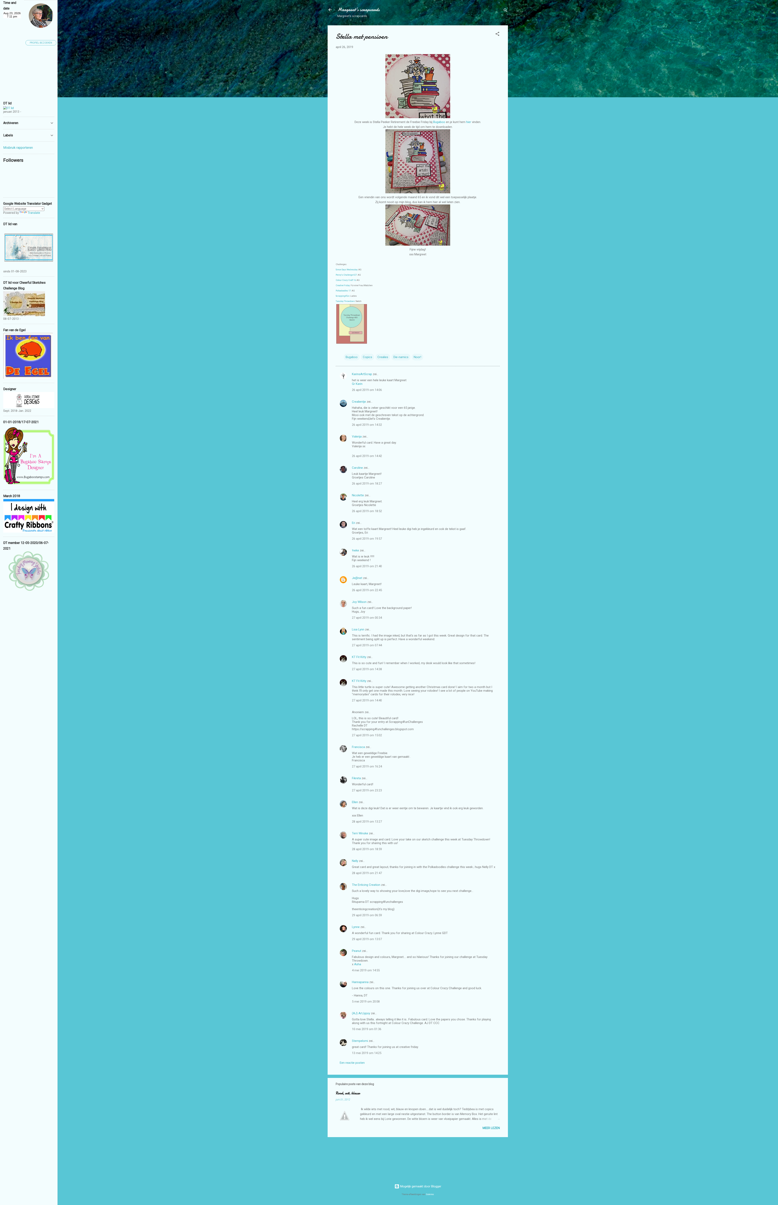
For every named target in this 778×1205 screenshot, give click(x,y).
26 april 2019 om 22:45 (367, 590)
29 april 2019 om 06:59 (367, 915)
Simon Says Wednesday (347, 270)
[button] (497, 34)
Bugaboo (439, 122)
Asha (357, 964)
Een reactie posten (352, 1063)
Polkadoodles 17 (343, 291)
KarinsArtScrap (362, 374)
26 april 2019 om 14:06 (367, 390)
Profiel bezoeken (41, 42)
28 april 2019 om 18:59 (367, 849)
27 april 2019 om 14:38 (367, 669)
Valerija (357, 436)
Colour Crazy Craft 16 (346, 280)
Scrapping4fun (342, 296)
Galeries (430, 1194)
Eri (354, 523)
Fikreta (356, 778)
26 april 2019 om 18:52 (367, 511)
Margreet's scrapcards (358, 9)
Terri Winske (360, 833)
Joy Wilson (359, 602)
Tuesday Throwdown (345, 301)
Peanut (356, 951)
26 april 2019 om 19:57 (367, 538)
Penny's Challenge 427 (346, 275)
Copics (367, 357)
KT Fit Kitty (359, 657)
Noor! (417, 357)
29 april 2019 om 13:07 (367, 939)
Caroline (357, 468)
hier (469, 122)
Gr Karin (357, 384)
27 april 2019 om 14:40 (367, 700)
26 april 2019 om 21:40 (367, 566)
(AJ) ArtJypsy (361, 1013)
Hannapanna (360, 982)
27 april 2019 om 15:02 (367, 735)
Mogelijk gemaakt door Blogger (420, 1186)
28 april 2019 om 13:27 (367, 821)
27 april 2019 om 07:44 (367, 645)
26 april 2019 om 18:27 (367, 483)
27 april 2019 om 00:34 (367, 618)
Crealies (382, 357)
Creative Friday (343, 285)
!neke (355, 550)
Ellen (355, 802)
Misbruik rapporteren (18, 148)
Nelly (355, 861)
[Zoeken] (505, 11)
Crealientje (359, 401)
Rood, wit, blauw (348, 1093)
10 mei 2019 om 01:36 (366, 1029)
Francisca (358, 747)
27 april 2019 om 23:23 (367, 790)
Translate (34, 213)
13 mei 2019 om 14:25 (366, 1053)
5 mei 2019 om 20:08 (366, 1001)
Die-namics (400, 357)
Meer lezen (491, 1128)
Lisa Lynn (358, 629)
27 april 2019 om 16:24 (367, 766)
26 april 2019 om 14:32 (367, 425)
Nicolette (358, 495)
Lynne (356, 927)
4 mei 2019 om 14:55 (366, 970)
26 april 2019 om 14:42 (367, 456)
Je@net (357, 578)
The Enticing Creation (366, 885)
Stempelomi (360, 1041)
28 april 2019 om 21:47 (367, 873)
